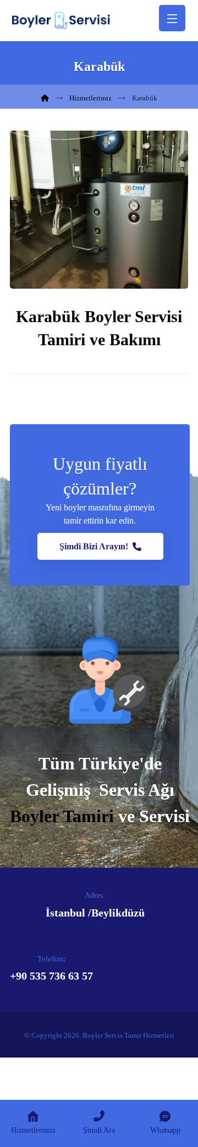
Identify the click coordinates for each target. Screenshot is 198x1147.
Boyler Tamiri (62, 816)
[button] (100, 546)
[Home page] (45, 98)
